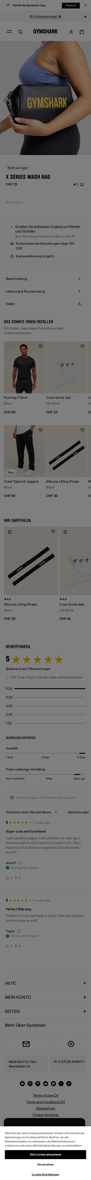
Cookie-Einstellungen (45, 1174)
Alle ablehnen (45, 1164)
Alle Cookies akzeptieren (45, 1154)
